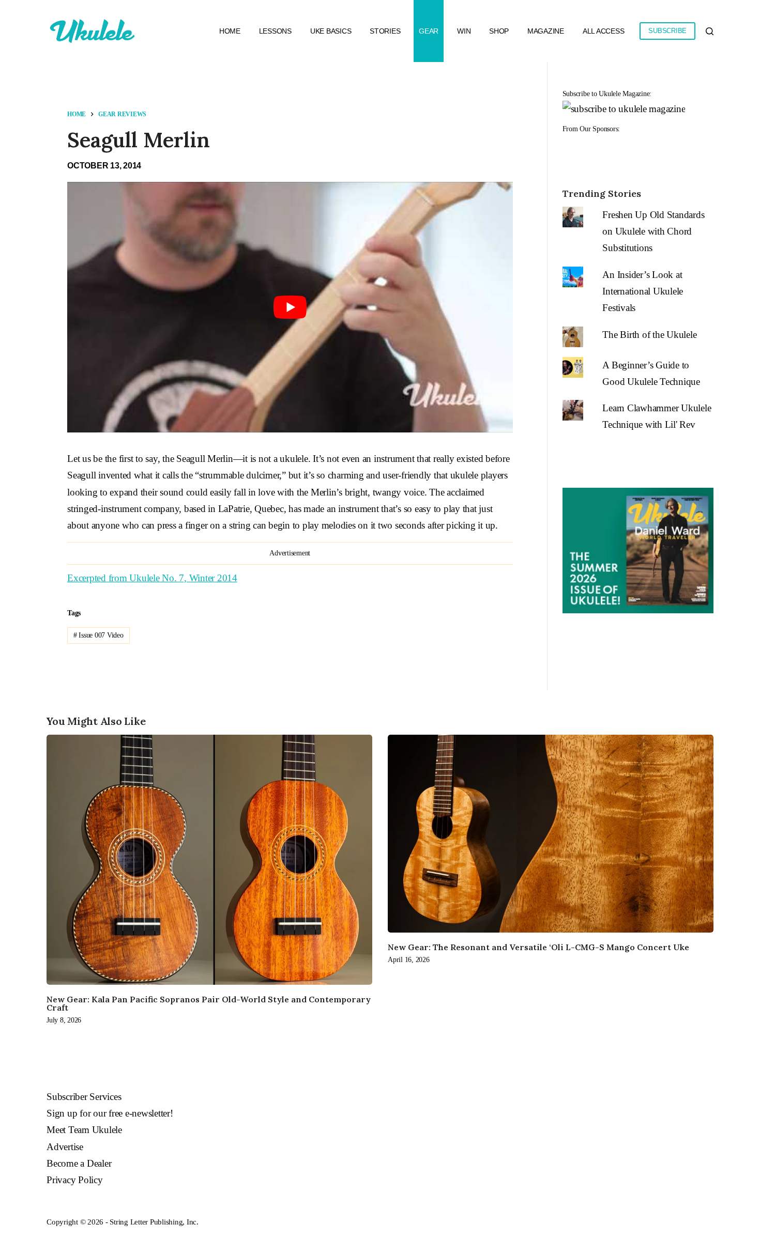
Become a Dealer (79, 1163)
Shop (499, 31)
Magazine (545, 31)
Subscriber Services (84, 1096)
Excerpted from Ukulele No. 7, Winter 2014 (152, 577)
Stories (385, 31)
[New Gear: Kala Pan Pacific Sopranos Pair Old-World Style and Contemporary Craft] (209, 860)
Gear (428, 31)
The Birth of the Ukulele (649, 334)
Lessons (275, 31)
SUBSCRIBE (667, 31)
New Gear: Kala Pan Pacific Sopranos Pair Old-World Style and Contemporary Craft (209, 1003)
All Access (604, 31)
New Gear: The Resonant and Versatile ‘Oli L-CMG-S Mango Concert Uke (538, 947)
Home (229, 31)
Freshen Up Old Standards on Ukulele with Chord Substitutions (653, 231)
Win (463, 31)
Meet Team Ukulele (84, 1129)
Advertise (65, 1146)
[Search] (709, 31)
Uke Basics (331, 31)
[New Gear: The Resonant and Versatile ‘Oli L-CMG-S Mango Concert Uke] (550, 834)
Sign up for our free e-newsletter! (110, 1113)
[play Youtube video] (290, 307)
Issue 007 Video (98, 635)
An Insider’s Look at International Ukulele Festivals (642, 291)
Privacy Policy (75, 1179)
